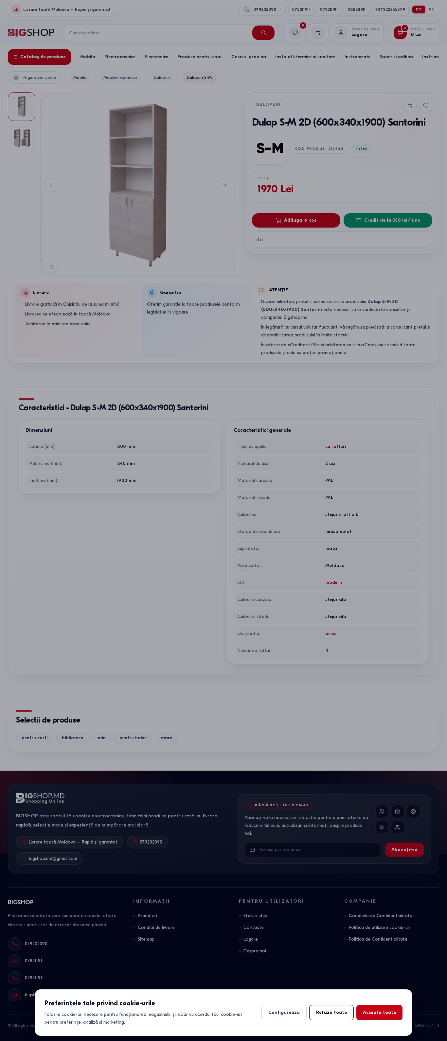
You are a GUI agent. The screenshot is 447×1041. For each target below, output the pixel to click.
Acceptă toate (379, 1012)
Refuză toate (331, 1012)
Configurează (284, 1012)
